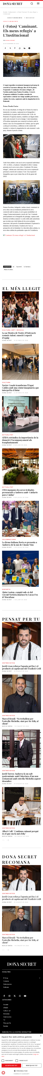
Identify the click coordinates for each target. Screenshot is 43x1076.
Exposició (19, 266)
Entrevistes (8, 663)
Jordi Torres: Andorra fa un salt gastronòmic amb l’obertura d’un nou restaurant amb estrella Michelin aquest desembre (21, 777)
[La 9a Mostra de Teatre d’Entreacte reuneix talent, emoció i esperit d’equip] (20, 309)
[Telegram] (29, 48)
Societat (5, 12)
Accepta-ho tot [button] (11, 1065)
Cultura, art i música (13, 330)
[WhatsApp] (20, 48)
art (13, 266)
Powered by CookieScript (21, 1074)
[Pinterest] (15, 48)
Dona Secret (10, 40)
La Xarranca (27, 266)
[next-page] (7, 840)
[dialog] (21, 1055)
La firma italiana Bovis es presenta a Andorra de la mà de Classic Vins (19, 543)
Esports (6, 589)
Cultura (6, 382)
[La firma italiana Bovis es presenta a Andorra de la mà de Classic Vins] (20, 519)
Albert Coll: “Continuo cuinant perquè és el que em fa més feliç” (20, 832)
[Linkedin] (24, 48)
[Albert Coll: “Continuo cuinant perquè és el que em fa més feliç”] (21, 806)
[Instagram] (9, 996)
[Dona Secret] (12, 4)
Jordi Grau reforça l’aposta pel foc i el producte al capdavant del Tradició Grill (21, 667)
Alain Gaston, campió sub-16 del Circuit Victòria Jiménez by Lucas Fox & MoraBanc (20, 594)
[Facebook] (5, 48)
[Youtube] (25, 996)
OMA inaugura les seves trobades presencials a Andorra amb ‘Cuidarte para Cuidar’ (20, 492)
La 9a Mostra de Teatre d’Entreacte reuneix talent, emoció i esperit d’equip (19, 335)
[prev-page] (3, 840)
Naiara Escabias (8, 269)
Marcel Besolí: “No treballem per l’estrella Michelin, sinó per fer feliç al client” (20, 721)
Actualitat (7, 435)
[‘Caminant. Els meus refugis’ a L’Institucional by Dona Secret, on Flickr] (21, 247)
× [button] (40, 1036)
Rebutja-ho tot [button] (32, 1065)
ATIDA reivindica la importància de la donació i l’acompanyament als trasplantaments (20, 440)
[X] (10, 48)
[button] (32, 4)
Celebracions (9, 539)
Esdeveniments (12, 12)
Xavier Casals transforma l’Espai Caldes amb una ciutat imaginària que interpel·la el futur (20, 388)
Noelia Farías (7, 726)
